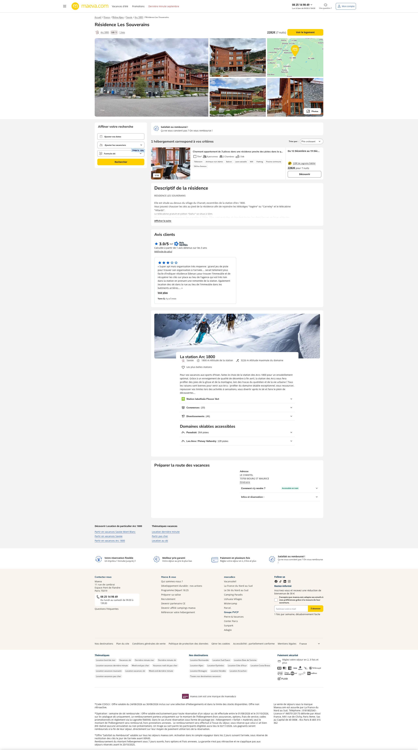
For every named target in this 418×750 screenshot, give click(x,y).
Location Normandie (199, 660)
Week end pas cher (140, 665)
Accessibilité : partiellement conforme (254, 643)
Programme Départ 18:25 (175, 590)
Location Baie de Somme (245, 660)
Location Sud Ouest (221, 660)
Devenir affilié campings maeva (178, 607)
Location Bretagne (198, 670)
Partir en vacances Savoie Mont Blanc (115, 531)
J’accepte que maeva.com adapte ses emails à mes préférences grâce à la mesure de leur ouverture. (301, 600)
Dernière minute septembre (163, 6)
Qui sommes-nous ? (172, 581)
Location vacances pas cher (108, 676)
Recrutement (168, 599)
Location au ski (160, 540)
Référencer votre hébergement (178, 612)
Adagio (228, 629)
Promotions (138, 6)
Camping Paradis (233, 594)
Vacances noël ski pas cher (165, 665)
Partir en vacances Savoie (108, 536)
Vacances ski (125, 660)
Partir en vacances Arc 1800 (110, 540)
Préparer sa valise (171, 594)
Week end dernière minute (161, 670)
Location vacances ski (135, 670)
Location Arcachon (238, 670)
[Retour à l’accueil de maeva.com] (90, 6)
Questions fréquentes (107, 608)
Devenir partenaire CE (173, 603)
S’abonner (316, 608)
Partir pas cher (160, 536)
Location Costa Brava (260, 665)
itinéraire (245, 482)
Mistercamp (230, 603)
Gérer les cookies (220, 643)
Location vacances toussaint (108, 670)
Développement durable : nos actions (181, 585)
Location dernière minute (166, 531)
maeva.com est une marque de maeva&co (213, 696)
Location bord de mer (105, 660)
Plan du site (122, 643)
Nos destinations (104, 643)
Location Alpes (196, 665)
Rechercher (121, 161)
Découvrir (304, 174)
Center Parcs (231, 621)
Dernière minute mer (144, 660)
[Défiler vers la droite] (186, 163)
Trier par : (294, 141)
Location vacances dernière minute (112, 665)
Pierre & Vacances (234, 616)
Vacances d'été (120, 6)
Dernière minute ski (167, 660)
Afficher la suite (162, 220)
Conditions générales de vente (149, 643)
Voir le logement (305, 32)
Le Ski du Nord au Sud (236, 590)
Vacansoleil (230, 581)
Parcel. (227, 607)
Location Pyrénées (215, 665)
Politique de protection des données (188, 643)
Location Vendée (218, 670)
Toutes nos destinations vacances (205, 676)
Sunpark (228, 625)
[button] (64, 6)
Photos (315, 111)
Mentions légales (287, 643)
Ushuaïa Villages (233, 599)
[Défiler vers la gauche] (155, 163)
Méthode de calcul (163, 251)
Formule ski (109, 153)
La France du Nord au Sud (238, 585)
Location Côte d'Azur (237, 665)
